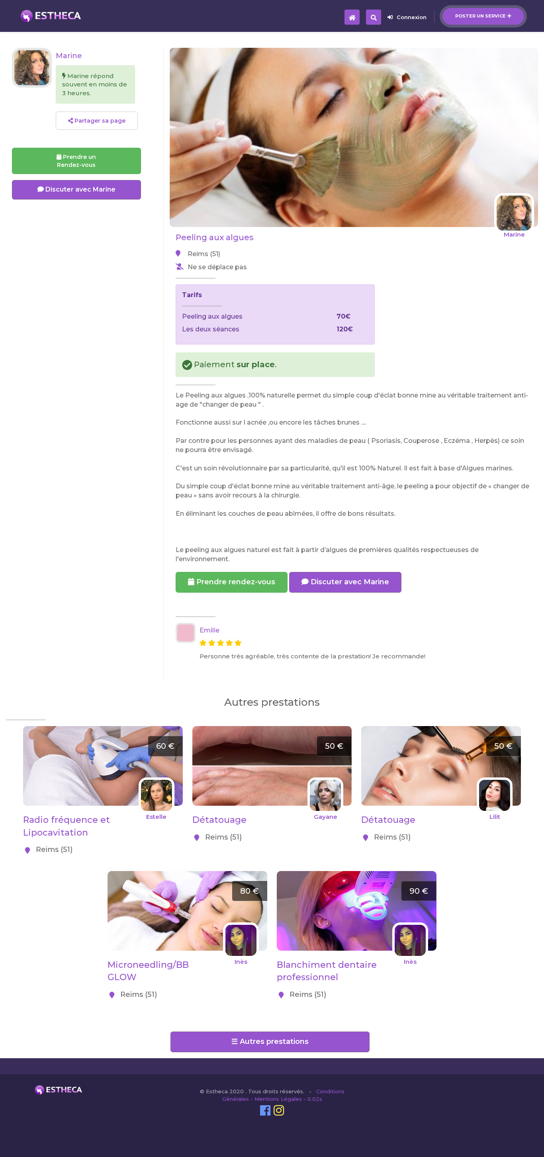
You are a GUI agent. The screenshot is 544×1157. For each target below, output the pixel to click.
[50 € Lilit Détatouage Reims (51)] (441, 730)
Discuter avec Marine (349, 582)
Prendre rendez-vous (234, 582)
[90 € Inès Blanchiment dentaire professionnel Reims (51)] (356, 875)
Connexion (412, 17)
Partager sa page (99, 120)
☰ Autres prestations (270, 1041)
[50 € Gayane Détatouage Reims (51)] (272, 730)
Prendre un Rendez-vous (76, 160)
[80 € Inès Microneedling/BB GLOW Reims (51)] (187, 875)
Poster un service (480, 16)
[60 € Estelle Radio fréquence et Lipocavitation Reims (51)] (103, 730)
